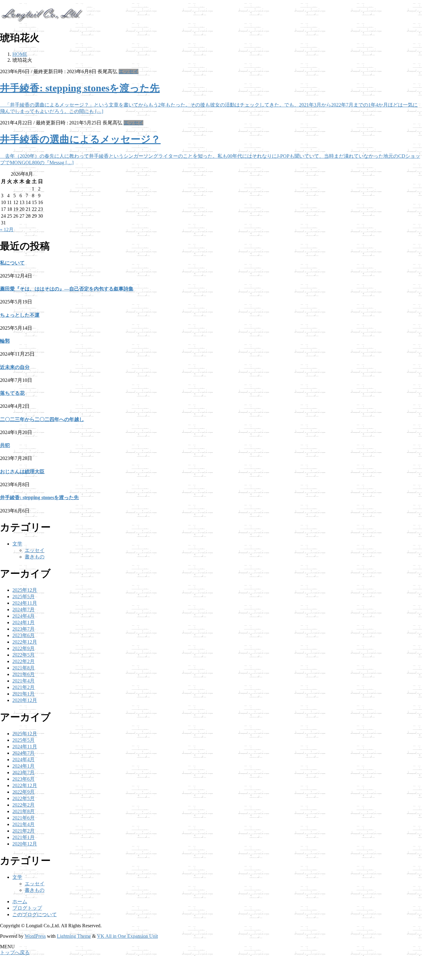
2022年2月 (23, 661)
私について (12, 262)
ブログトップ (27, 908)
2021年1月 (23, 693)
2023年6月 (23, 635)
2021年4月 (23, 680)
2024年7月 (23, 609)
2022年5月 (23, 655)
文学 (17, 543)
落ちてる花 (12, 393)
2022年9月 (23, 648)
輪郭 (5, 341)
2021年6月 (23, 674)
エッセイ (128, 71)
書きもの (34, 556)
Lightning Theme (74, 936)
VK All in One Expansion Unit (127, 936)
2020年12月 (24, 700)
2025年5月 (23, 596)
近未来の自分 (15, 367)
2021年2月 (23, 687)
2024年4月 (23, 616)
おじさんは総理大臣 (22, 471)
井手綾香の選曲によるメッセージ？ (80, 139)
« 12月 (7, 229)
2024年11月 (24, 603)
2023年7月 (23, 629)
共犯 (5, 445)
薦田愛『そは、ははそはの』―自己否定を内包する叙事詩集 (66, 288)
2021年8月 (23, 667)
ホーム (19, 901)
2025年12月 (24, 590)
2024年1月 (23, 622)
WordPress (35, 936)
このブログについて (34, 914)
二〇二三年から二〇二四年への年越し (42, 419)
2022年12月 (24, 642)
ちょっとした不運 (20, 315)
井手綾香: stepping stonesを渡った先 (80, 88)
